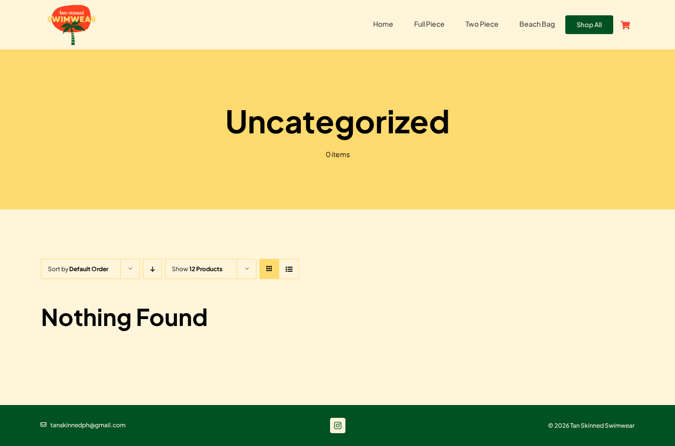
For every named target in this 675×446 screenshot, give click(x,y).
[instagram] (337, 425)
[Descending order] (152, 269)
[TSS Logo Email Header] (71, 6)
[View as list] (288, 269)
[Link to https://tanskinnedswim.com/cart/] (625, 25)
